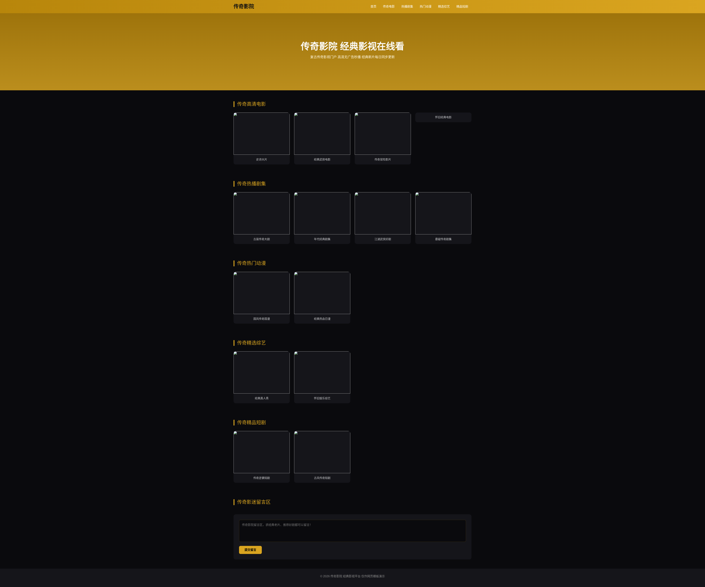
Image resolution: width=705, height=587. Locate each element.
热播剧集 (407, 6)
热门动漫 (425, 6)
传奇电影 (389, 6)
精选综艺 (444, 6)
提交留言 (250, 549)
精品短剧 (462, 6)
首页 (373, 6)
